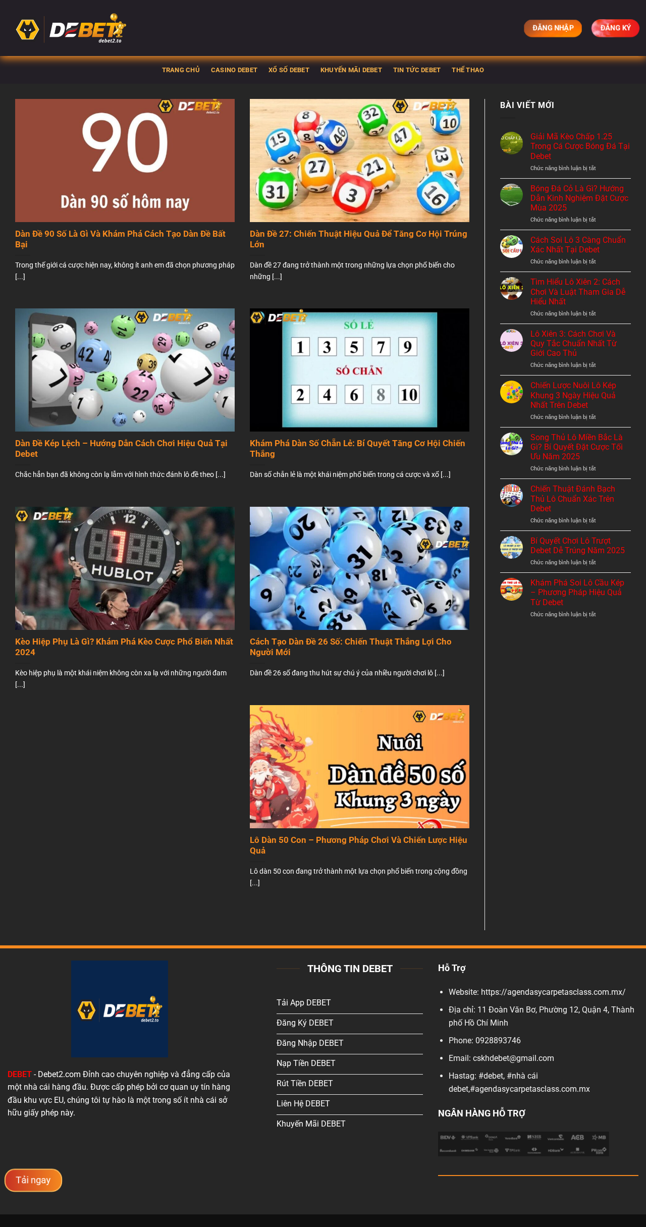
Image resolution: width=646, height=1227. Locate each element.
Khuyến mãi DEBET (351, 70)
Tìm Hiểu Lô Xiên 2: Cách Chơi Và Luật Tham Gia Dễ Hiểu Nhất (577, 291)
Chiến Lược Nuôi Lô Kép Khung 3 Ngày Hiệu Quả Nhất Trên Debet (573, 395)
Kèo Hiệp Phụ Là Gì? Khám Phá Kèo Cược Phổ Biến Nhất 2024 (124, 647)
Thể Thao (468, 70)
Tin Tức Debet (417, 70)
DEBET (20, 1074)
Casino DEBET (234, 70)
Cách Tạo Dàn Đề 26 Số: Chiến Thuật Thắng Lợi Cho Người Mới (351, 647)
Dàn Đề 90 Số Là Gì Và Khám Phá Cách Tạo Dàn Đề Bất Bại (120, 239)
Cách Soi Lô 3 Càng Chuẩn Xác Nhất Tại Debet (578, 244)
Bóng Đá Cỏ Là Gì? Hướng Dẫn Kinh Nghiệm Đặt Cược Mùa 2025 (579, 198)
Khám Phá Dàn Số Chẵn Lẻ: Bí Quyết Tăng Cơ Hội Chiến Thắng (357, 449)
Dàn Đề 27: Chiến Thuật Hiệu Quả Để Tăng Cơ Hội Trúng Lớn (358, 239)
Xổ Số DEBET (288, 70)
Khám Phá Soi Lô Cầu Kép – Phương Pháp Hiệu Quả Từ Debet (577, 592)
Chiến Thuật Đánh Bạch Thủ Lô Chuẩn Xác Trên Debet (572, 498)
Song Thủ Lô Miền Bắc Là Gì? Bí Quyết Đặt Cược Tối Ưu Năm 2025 (576, 447)
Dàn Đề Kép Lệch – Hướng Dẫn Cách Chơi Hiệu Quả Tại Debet (121, 449)
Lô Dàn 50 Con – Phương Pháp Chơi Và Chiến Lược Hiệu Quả (358, 845)
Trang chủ (181, 70)
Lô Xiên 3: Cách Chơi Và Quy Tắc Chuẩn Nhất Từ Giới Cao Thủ (573, 343)
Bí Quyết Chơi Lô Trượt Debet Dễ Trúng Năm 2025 (577, 545)
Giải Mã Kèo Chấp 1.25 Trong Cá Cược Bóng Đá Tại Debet (580, 146)
